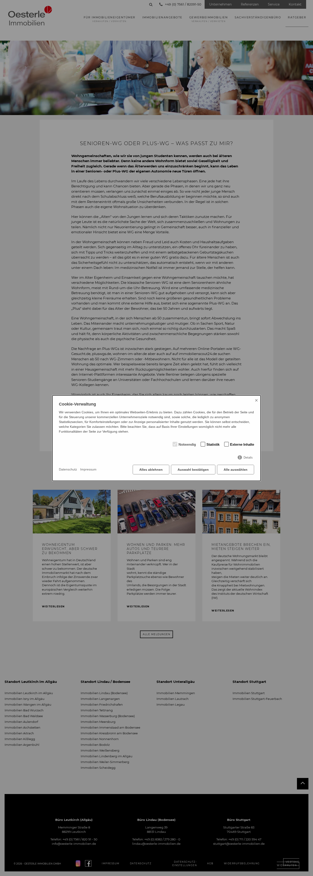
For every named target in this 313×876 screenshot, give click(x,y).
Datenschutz (68, 469)
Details (248, 457)
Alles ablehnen (151, 469)
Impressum (88, 469)
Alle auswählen (235, 469)
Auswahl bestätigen (193, 469)
